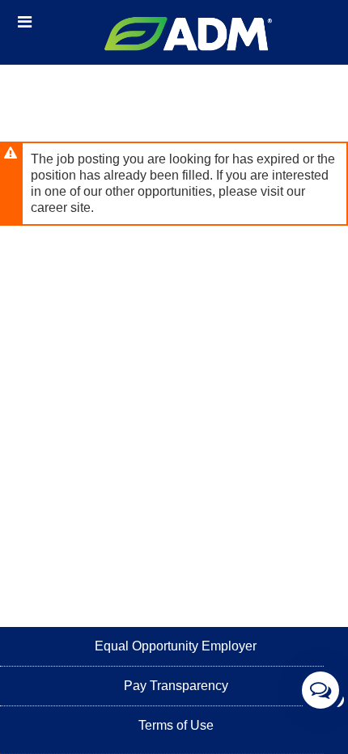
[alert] (174, 184)
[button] (24, 22)
